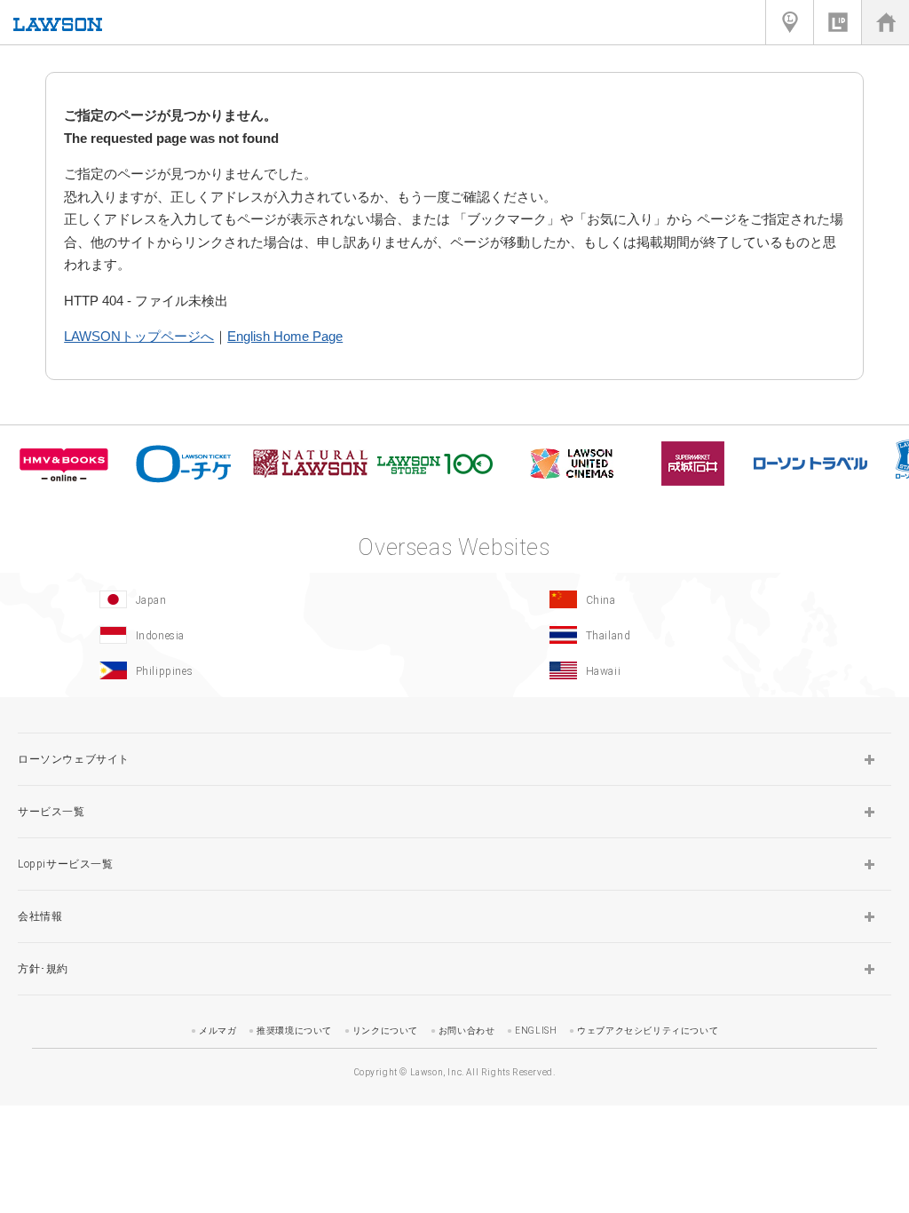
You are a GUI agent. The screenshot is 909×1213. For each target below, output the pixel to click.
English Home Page (285, 336)
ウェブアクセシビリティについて (647, 1030)
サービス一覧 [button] (51, 811)
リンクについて (385, 1030)
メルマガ (217, 1030)
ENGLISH (536, 1030)
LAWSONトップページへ (139, 336)
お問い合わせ (467, 1030)
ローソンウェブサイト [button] (74, 759)
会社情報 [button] (40, 916)
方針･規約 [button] (43, 969)
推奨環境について (294, 1030)
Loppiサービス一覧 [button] (66, 864)
